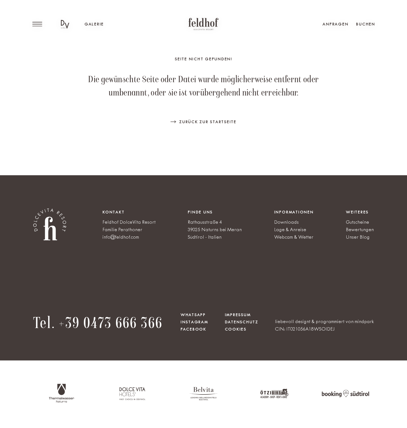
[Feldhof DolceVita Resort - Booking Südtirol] (345, 396)
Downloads (286, 222)
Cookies (235, 329)
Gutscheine (357, 222)
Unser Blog (358, 237)
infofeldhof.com (120, 237)
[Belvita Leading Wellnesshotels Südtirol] (203, 399)
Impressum (238, 314)
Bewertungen (360, 229)
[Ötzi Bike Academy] (274, 397)
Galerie (94, 24)
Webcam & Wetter (293, 237)
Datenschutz (241, 321)
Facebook (193, 329)
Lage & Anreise (290, 229)
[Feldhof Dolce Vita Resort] (203, 24)
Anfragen (335, 24)
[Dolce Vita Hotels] (65, 24)
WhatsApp (193, 314)
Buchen (365, 24)
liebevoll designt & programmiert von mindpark (324, 321)
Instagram (194, 321)
